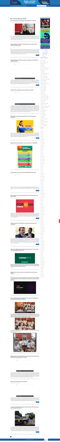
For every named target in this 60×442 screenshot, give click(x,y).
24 (46, 53)
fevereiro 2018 (42, 275)
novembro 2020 (42, 228)
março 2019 (42, 257)
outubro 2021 (42, 213)
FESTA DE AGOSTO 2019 (43, 97)
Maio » (46, 55)
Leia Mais (37, 55)
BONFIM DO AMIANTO (43, 69)
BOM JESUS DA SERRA (43, 67)
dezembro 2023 (42, 176)
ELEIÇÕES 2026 (42, 90)
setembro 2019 (42, 248)
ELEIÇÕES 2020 (42, 86)
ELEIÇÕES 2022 (42, 87)
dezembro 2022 (42, 193)
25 (47, 53)
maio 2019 (41, 254)
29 (45, 54)
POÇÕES (41, 117)
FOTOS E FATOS (42, 100)
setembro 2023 (42, 180)
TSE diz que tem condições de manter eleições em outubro (22, 90)
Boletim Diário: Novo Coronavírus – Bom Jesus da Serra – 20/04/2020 (24, 142)
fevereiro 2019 (42, 258)
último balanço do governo (29, 265)
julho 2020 (41, 234)
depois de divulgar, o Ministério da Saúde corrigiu (17, 242)
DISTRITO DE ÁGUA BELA (43, 83)
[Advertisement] (30, 12)
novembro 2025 (42, 143)
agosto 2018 (42, 267)
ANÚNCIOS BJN (42, 63)
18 (47, 52)
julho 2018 (41, 268)
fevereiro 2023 (42, 190)
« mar (43, 55)
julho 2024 (41, 166)
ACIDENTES (42, 60)
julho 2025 (41, 149)
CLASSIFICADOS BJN (43, 77)
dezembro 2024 (42, 159)
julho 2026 (41, 132)
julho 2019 (41, 251)
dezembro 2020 (42, 227)
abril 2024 (41, 170)
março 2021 (42, 223)
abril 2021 (41, 221)
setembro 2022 (42, 197)
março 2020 (42, 240)
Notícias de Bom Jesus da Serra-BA (17, 5)
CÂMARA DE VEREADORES (44, 73)
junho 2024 (41, 167)
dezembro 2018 (42, 261)
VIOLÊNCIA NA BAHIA (43, 124)
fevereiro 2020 (42, 241)
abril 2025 (41, 153)
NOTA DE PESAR (42, 114)
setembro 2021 (42, 214)
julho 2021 (41, 217)
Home (11, 5)
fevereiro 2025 (42, 156)
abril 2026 (41, 136)
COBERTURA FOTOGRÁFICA (44, 79)
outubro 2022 (42, 196)
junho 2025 (41, 150)
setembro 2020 (42, 231)
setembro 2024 (42, 163)
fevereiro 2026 (42, 139)
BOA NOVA (41, 66)
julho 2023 (41, 183)
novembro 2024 (42, 160)
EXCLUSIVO (42, 93)
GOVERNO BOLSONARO (43, 103)
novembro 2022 (42, 194)
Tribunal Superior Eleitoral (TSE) (23, 105)
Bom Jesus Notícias (13, 46)
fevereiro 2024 (42, 173)
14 (44, 52)
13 (43, 52)
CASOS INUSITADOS (43, 76)
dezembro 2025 (42, 142)
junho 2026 (41, 133)
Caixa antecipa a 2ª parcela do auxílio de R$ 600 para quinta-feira (23, 172)
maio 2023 (41, 186)
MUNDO (41, 113)
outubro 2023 (42, 179)
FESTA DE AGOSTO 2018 (43, 96)
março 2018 (42, 274)
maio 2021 (41, 220)
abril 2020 (41, 238)
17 (46, 52)
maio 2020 (41, 237)
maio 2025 (41, 152)
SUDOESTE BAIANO (43, 121)
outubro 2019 (42, 247)
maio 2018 (41, 271)
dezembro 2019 (42, 244)
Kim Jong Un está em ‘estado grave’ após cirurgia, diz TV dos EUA (23, 20)
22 (45, 53)
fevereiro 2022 (42, 207)
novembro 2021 (42, 211)
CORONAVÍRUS (42, 80)
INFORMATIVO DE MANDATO (44, 106)
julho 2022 (41, 200)
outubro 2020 (42, 230)
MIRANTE (41, 111)
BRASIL (41, 70)
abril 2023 (41, 187)
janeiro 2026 (42, 140)
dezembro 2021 (42, 210)
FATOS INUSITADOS (43, 94)
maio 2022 (41, 203)
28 (44, 54)
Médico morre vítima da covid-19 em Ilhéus (19, 381)
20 (43, 53)
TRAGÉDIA (41, 123)
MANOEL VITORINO (43, 110)
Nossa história (25, 5)
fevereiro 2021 (42, 224)
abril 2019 (41, 255)
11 (47, 51)
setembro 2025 (42, 146)
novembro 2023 (42, 177)
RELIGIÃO (41, 120)
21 (44, 53)
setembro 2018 (42, 265)
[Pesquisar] (27, 5)
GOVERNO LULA (42, 104)
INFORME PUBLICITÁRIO (43, 107)
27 (43, 54)
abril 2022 (41, 204)
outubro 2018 (42, 264)
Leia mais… (12, 267)
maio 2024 (41, 169)
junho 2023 (41, 184)
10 (46, 51)
